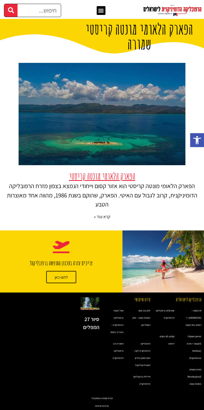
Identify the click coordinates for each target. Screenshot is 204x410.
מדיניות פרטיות (102, 406)
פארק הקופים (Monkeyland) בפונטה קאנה (194, 376)
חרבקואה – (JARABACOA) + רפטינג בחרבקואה (193, 318)
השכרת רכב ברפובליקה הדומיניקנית (118, 351)
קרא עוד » (102, 217)
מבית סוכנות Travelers (102, 398)
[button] (197, 140)
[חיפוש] (11, 10)
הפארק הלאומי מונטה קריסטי (102, 176)
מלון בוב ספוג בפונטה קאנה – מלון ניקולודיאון (141, 318)
